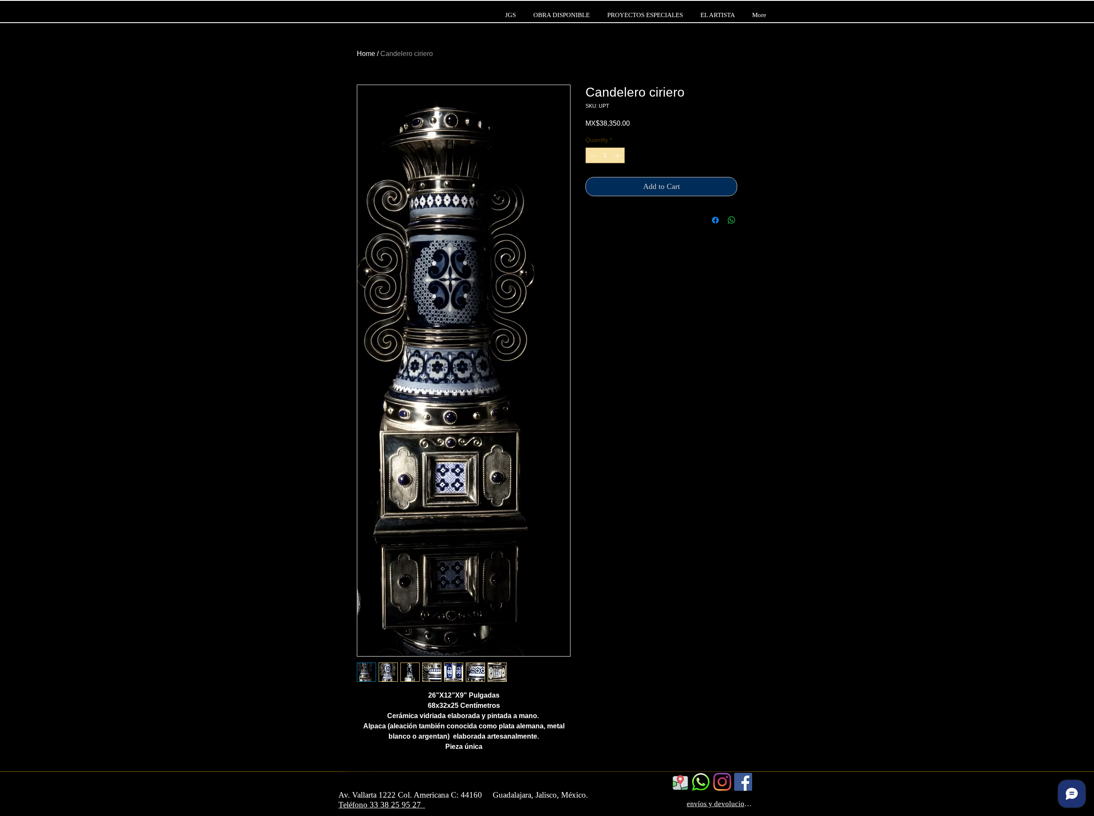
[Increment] (618, 155)
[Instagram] (722, 782)
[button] (745, 33)
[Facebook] (743, 782)
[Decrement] (592, 155)
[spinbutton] (605, 155)
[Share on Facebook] (715, 220)
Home (366, 53)
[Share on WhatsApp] (731, 220)
